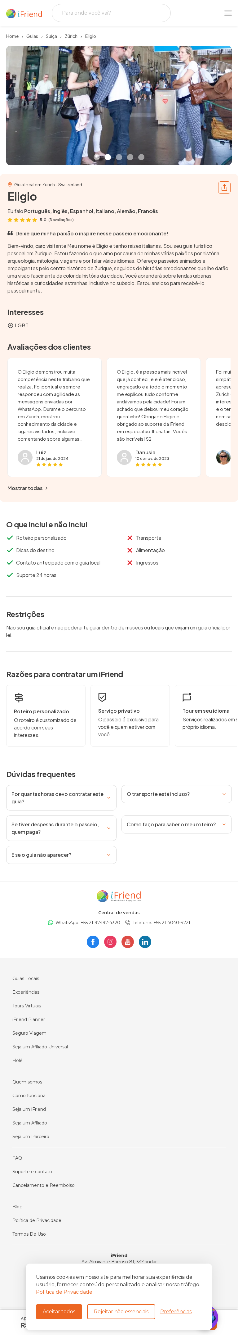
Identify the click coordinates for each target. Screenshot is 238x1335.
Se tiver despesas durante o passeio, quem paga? (55, 828)
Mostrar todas (25, 488)
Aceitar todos (59, 1312)
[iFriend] (119, 895)
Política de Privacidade (64, 1292)
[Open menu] (228, 13)
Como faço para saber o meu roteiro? (171, 824)
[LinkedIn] (145, 942)
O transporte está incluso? (158, 794)
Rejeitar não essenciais (121, 1312)
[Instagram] (110, 942)
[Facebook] (93, 942)
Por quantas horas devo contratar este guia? (57, 798)
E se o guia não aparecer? (41, 854)
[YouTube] (127, 942)
